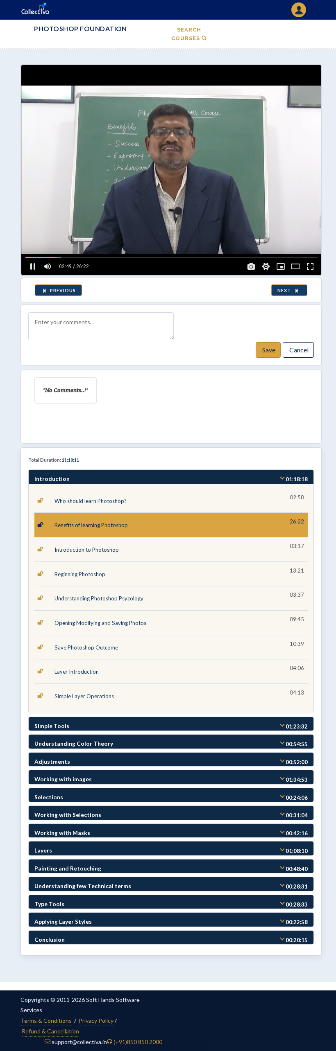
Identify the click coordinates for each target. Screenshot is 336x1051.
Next (285, 290)
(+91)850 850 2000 (138, 1041)
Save (268, 350)
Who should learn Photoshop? (90, 501)
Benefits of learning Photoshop (91, 525)
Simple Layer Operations (84, 696)
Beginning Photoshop (79, 574)
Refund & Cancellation (50, 1031)
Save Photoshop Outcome (86, 647)
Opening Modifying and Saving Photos (100, 623)
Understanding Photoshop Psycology (98, 598)
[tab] (171, 477)
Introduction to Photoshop (86, 549)
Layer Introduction (76, 671)
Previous (62, 290)
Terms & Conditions (46, 1020)
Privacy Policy (96, 1020)
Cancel (298, 350)
